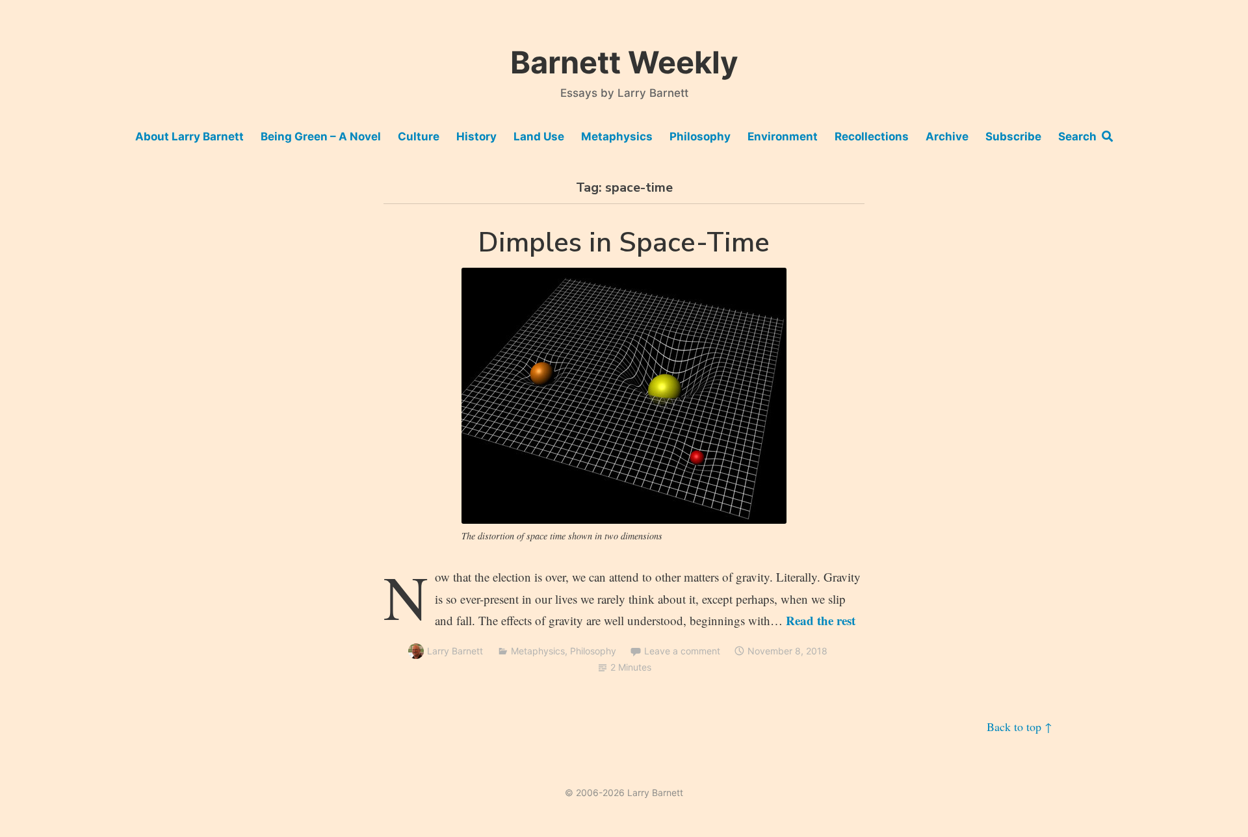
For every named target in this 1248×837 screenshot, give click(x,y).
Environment (783, 136)
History (476, 136)
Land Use (539, 136)
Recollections (872, 136)
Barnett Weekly (624, 62)
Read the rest (820, 620)
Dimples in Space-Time (624, 242)
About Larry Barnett (189, 136)
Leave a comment (682, 650)
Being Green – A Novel (321, 136)
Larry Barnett (455, 650)
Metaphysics (617, 136)
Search (1080, 136)
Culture (418, 136)
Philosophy (700, 136)
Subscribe (1013, 136)
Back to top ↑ (1019, 726)
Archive (947, 136)
